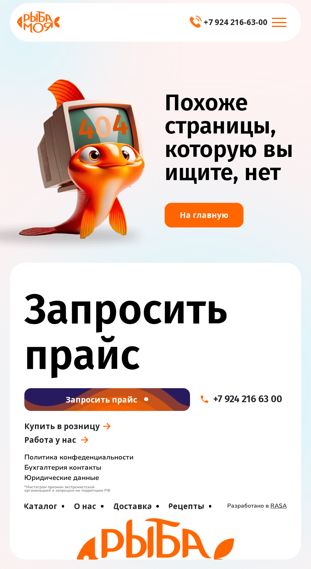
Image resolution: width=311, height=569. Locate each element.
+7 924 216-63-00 (235, 22)
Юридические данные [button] (61, 477)
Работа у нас (50, 439)
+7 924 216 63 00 (247, 399)
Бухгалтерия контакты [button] (62, 467)
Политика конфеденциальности (79, 457)
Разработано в (257, 505)
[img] (38, 22)
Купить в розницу (62, 426)
